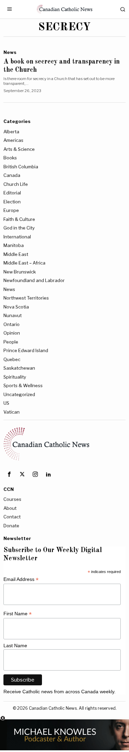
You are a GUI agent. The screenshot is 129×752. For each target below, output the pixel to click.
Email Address (21, 579)
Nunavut (12, 315)
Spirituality (14, 377)
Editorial (12, 192)
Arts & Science (19, 149)
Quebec (11, 359)
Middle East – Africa (24, 263)
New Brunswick (19, 271)
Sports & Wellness (23, 385)
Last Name (15, 645)
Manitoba (13, 245)
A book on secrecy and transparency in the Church (61, 65)
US (6, 403)
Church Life (15, 184)
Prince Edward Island (25, 350)
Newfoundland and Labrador (34, 280)
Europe (11, 210)
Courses (12, 499)
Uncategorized (19, 394)
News (10, 52)
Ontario (11, 324)
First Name (17, 613)
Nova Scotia (16, 307)
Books (10, 157)
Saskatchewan (19, 368)
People (10, 342)
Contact (12, 516)
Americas (13, 140)
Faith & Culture (19, 219)
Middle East (15, 254)
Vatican (11, 412)
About (10, 508)
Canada (11, 175)
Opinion (11, 333)
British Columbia (20, 166)
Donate (11, 525)
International (17, 236)
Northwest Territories (26, 298)
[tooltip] (8, 474)
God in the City (19, 228)
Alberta (11, 131)
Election (12, 201)
